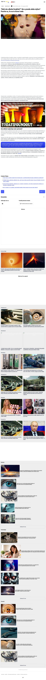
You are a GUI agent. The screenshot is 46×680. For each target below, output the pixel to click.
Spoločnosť (7, 6)
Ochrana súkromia (23, 674)
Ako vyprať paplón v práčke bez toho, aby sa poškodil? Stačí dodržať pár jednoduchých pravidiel (33, 326)
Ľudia (2, 6)
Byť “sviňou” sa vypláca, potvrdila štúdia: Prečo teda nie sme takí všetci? (20, 187)
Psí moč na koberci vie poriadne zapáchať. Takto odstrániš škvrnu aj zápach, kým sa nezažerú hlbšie (11, 326)
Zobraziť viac (23, 526)
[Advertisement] (23, 48)
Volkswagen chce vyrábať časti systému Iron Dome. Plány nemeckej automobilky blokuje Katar (11, 393)
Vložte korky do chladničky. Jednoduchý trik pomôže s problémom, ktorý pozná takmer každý (33, 349)
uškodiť (19, 153)
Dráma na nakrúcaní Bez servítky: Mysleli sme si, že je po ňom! (33, 416)
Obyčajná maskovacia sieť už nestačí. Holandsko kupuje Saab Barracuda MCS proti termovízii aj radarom (33, 393)
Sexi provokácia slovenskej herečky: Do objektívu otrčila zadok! (11, 416)
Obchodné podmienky (12, 674)
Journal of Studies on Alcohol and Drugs (10, 60)
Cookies (18, 674)
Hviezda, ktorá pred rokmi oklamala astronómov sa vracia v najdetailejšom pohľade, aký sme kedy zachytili (11, 270)
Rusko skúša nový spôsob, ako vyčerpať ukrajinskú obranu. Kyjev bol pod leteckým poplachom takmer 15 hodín (34, 438)
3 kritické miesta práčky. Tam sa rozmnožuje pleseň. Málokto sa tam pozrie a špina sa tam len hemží (11, 349)
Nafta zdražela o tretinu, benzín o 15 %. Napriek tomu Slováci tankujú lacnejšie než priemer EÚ (11, 371)
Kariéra (6, 674)
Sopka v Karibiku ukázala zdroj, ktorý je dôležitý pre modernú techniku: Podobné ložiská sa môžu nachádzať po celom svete (33, 270)
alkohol (17, 62)
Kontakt (2, 674)
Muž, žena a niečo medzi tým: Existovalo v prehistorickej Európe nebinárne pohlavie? (23, 177)
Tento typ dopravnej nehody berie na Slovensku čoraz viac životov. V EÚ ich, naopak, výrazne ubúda (33, 371)
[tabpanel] (11, 262)
